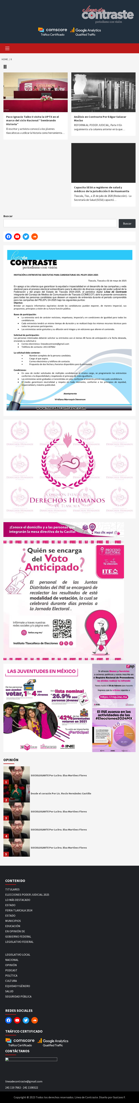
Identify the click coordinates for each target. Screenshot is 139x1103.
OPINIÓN (11, 965)
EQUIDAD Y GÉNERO (17, 986)
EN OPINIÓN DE (15, 931)
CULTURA (11, 981)
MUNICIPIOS (13, 921)
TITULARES (12, 889)
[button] (47, 708)
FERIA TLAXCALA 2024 (18, 910)
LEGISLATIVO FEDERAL (19, 942)
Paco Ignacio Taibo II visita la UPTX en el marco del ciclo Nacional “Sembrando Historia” (32, 120)
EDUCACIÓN (12, 926)
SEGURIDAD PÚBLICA (18, 996)
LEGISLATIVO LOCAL (17, 954)
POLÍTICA (11, 975)
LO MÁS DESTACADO (17, 900)
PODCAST (11, 970)
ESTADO (10, 905)
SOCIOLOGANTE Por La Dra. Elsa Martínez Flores (59, 775)
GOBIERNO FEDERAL (18, 936)
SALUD (9, 991)
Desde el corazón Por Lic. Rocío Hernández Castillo (61, 793)
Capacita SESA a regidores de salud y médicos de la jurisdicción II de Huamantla (101, 189)
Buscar (7, 216)
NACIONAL (11, 960)
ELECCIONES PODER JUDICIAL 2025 (27, 894)
